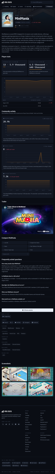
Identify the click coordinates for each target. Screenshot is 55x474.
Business (27, 444)
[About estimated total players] (43, 61)
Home (26, 413)
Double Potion (16, 471)
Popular (14, 6)
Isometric (5, 339)
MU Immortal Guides (45, 440)
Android (4, 328)
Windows (18, 328)
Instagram (27, 322)
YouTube (18, 322)
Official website (28, 310)
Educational (28, 451)
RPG (18, 333)
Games (26, 427)
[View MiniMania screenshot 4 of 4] (40, 389)
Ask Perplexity (7, 465)
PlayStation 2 (43, 424)
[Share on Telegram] (15, 424)
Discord (6, 322)
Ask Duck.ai (24, 465)
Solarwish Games (16, 344)
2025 (4, 355)
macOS (42, 420)
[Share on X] (3, 424)
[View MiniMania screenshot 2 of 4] (40, 374)
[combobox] (15, 254)
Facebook (36, 322)
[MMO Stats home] (7, 2)
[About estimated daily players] (17, 61)
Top (52, 471)
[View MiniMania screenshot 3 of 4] (14, 389)
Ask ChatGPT (7, 463)
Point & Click (12, 333)
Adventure (27, 437)
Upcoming (28, 6)
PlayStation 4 (43, 429)
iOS (22, 328)
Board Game (28, 442)
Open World (5, 333)
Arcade (26, 440)
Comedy (27, 446)
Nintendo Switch (44, 422)
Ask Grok (26, 463)
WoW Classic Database (45, 435)
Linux (41, 417)
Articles (27, 429)
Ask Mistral (42, 463)
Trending (6, 6)
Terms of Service (34, 471)
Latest (21, 6)
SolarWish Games (6, 344)
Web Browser (11, 328)
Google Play (7, 316)
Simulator (23, 333)
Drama (26, 449)
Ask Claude (34, 463)
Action (26, 435)
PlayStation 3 (43, 427)
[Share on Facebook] (9, 424)
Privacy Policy (45, 471)
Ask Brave (16, 465)
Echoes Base (43, 437)
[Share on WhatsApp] (12, 424)
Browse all (49, 6)
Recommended (38, 6)
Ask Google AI (17, 463)
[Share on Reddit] (6, 424)
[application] (27, 88)
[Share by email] (18, 424)
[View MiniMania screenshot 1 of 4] (14, 374)
